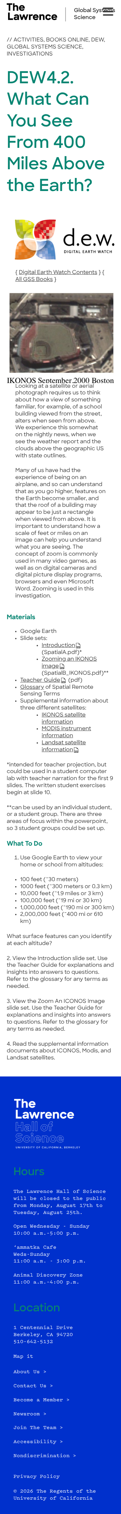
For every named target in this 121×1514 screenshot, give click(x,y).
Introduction (58, 645)
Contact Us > (33, 1386)
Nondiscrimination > (44, 1455)
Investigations (30, 54)
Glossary (32, 687)
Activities (28, 40)
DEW (97, 40)
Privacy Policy (36, 1476)
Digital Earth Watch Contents (58, 272)
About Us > (29, 1372)
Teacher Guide (40, 680)
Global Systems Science (44, 47)
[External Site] (32, 18)
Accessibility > (38, 1441)
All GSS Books (34, 279)
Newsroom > (29, 1414)
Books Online (67, 40)
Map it (23, 1356)
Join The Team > (38, 1427)
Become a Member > (41, 1400)
